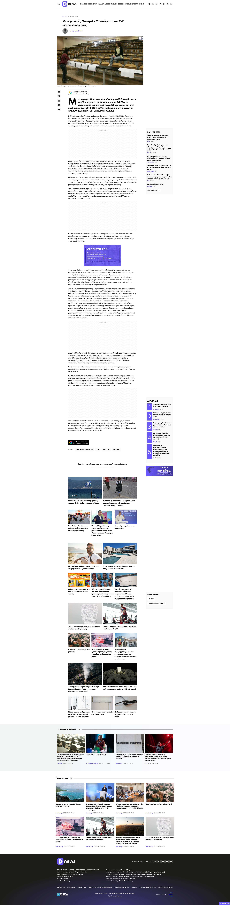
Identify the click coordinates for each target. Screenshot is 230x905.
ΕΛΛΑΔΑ (101, 4)
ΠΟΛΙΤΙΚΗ (83, 4)
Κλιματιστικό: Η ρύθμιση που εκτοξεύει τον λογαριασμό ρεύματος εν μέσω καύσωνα (79, 714)
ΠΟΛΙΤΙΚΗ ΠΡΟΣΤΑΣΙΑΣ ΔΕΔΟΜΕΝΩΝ (100, 887)
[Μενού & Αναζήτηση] (58, 4)
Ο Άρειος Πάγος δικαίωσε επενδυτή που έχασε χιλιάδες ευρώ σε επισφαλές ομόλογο (129, 756)
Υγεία (155, 458)
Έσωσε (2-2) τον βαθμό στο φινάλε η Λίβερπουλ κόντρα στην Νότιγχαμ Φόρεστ (159, 167)
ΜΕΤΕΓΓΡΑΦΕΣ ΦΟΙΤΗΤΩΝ (84, 449)
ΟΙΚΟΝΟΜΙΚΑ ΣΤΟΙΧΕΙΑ (165, 887)
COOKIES (134, 887)
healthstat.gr (149, 813)
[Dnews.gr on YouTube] (167, 4)
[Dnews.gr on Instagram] (156, 4)
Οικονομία (150, 162)
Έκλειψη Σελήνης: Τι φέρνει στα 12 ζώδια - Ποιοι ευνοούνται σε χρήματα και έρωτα (158, 137)
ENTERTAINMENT (137, 4)
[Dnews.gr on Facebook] (149, 4)
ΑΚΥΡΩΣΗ (106, 449)
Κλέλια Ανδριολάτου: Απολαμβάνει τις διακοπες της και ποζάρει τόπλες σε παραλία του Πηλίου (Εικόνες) (159, 176)
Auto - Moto (156, 419)
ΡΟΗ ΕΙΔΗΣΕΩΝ (153, 132)
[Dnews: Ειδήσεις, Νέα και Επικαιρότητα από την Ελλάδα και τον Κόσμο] (69, 4)
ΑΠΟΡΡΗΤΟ (225, 903)
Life (148, 141)
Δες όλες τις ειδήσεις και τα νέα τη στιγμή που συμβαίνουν (102, 464)
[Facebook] (59, 91)
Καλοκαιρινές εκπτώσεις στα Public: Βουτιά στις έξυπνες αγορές (79, 591)
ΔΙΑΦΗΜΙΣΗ (71, 887)
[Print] (59, 109)
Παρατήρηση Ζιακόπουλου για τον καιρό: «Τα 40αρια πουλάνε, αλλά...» (162, 425)
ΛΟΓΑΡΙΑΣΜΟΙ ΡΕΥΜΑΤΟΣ (157, 603)
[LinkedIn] (59, 100)
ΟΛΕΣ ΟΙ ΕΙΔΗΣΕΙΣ (137, 861)
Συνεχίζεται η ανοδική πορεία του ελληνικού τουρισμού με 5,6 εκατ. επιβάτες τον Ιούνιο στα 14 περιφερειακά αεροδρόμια (124, 594)
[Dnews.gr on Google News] (163, 4)
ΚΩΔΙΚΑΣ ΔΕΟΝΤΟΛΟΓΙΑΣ (148, 887)
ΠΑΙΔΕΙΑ (114, 4)
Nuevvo (119, 896)
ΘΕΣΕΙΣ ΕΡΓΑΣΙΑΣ (124, 4)
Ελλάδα (149, 152)
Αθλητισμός (150, 171)
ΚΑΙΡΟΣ (151, 599)
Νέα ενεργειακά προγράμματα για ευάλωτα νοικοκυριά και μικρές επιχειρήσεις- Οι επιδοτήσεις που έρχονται (125, 654)
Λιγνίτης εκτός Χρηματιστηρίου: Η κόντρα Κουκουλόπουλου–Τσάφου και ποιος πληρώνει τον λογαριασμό (83, 689)
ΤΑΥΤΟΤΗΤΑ (61, 887)
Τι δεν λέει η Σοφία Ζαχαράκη (96, 754)
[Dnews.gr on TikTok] (160, 4)
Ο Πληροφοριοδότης (92, 763)
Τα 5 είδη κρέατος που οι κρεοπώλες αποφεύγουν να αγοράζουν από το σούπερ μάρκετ (70, 839)
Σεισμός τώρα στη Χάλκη (155, 184)
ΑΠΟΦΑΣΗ (116, 449)
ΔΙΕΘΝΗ (107, 4)
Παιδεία (64, 16)
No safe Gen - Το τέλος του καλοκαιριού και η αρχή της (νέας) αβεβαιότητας (78, 528)
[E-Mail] (59, 105)
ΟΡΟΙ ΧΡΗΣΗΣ (81, 887)
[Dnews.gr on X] (152, 4)
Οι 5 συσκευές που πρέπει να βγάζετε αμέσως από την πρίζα (125, 714)
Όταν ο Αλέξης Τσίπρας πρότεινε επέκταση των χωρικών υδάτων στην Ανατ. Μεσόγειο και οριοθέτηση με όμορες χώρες (102, 530)
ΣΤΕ (98, 449)
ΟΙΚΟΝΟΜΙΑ (92, 4)
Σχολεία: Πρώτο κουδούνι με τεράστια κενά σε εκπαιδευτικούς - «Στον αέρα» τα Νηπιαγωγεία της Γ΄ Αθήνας (119, 503)
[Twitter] (59, 96)
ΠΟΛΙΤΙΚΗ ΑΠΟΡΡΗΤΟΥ (121, 887)
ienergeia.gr (59, 813)
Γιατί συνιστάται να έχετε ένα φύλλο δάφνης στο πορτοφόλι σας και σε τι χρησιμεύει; (159, 158)
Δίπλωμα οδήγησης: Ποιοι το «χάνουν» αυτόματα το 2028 (162, 414)
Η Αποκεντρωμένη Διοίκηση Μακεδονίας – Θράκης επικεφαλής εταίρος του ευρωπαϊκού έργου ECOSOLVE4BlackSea (129, 806)
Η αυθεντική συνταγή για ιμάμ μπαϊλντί (159, 804)
